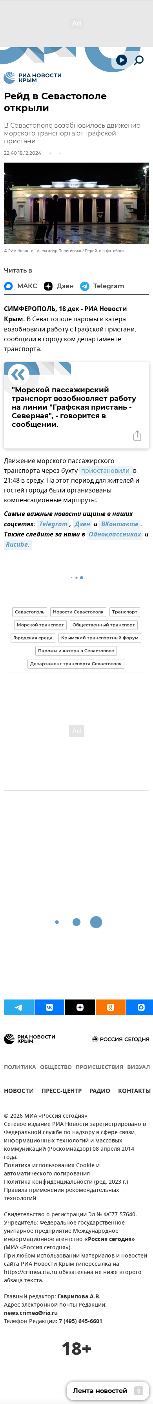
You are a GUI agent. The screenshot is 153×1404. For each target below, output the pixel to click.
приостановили (106, 471)
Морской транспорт (40, 625)
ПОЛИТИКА (20, 1067)
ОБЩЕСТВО (56, 1067)
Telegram (53, 525)
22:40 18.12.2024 (22, 153)
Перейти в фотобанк (104, 251)
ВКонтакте (119, 525)
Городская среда (33, 638)
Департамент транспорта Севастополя (76, 663)
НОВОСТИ (19, 1091)
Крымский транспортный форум (99, 638)
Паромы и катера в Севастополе (76, 650)
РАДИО (99, 1091)
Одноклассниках (115, 535)
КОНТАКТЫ (134, 1091)
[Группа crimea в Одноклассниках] (111, 1007)
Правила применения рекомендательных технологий (61, 1194)
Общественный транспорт (104, 625)
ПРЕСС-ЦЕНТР (62, 1091)
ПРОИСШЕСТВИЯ (99, 1067)
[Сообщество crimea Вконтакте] (49, 1007)
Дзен (82, 525)
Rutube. (18, 545)
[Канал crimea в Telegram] (19, 1007)
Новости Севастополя (78, 612)
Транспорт (124, 612)
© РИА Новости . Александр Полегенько (42, 251)
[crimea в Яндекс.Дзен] (80, 1007)
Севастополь (29, 612)
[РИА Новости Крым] (32, 78)
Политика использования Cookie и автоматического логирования (52, 1170)
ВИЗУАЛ (138, 1067)
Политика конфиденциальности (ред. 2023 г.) (66, 1182)
